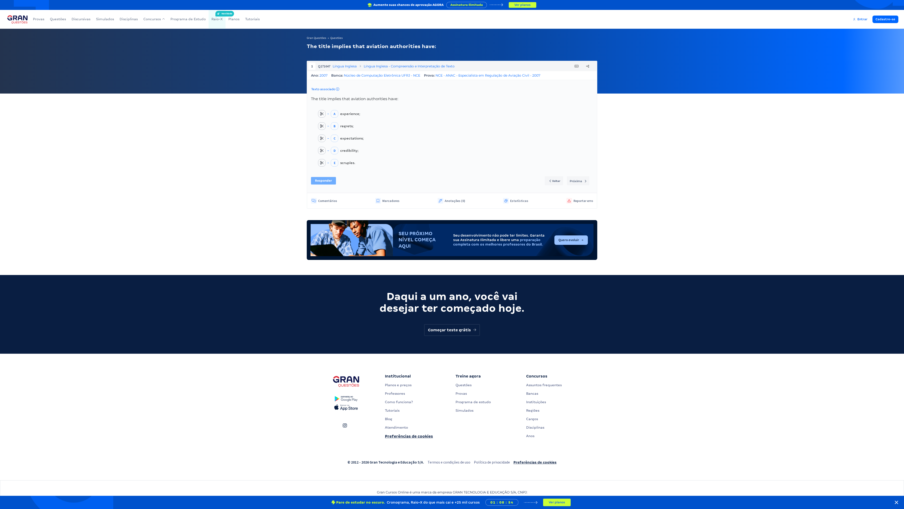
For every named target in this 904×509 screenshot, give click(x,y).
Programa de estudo (473, 402)
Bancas (532, 393)
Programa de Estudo (188, 19)
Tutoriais (252, 19)
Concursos (152, 19)
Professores (395, 393)
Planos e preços (398, 385)
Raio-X (217, 16)
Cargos (532, 419)
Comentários (327, 201)
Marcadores (391, 201)
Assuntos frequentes (544, 385)
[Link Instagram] (344, 425)
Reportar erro (583, 201)
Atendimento (396, 427)
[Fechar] (896, 502)
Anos (530, 436)
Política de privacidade (492, 462)
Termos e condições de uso (449, 462)
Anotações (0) (455, 201)
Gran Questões (316, 38)
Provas (38, 19)
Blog (388, 419)
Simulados (105, 19)
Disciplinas (129, 19)
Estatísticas (519, 201)
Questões (58, 19)
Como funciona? (399, 402)
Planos (233, 19)
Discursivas (81, 19)
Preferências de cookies (409, 436)
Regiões (532, 410)
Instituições (536, 402)
